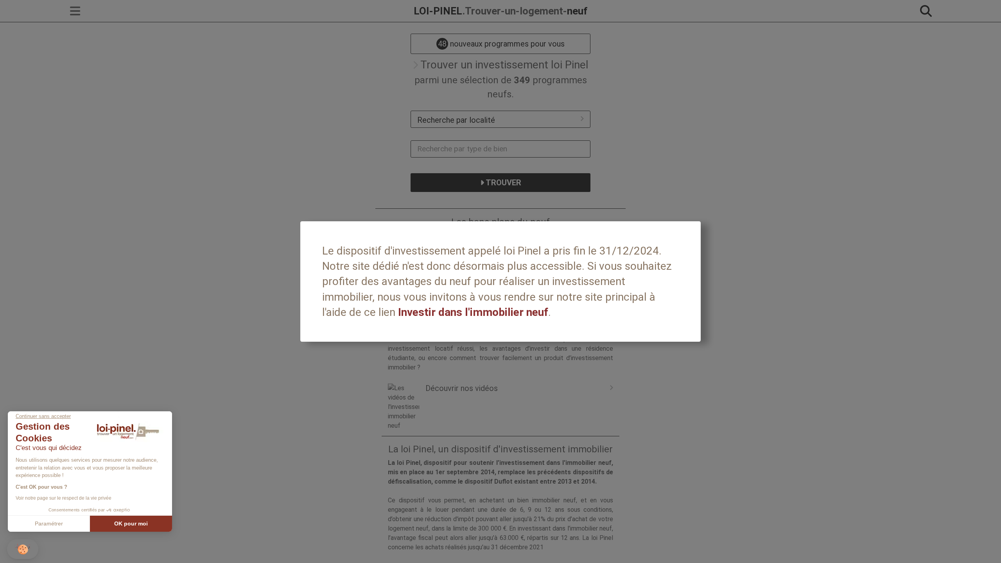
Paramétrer (49, 523)
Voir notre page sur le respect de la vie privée (63, 498)
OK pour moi (131, 523)
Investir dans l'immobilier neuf (473, 312)
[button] (22, 549)
